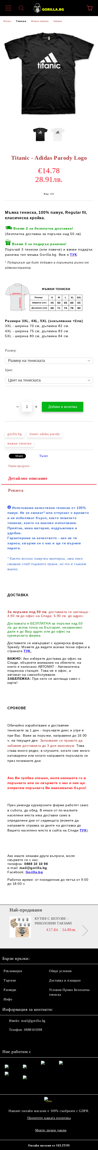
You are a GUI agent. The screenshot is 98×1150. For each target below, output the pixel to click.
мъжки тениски (19, 443)
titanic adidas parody (44, 434)
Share (19, 456)
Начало (7, 21)
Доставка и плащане (65, 980)
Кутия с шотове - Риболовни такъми (53, 921)
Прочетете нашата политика (49, 1118)
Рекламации (13, 971)
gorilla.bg (14, 434)
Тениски (21, 21)
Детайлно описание (28, 478)
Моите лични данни (51, 1130)
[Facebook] (8, 1039)
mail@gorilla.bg (33, 1021)
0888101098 (33, 1030)
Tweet (43, 456)
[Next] (82, 930)
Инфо (8, 999)
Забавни (57, 21)
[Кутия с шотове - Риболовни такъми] (20, 927)
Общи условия (60, 971)
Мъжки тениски (39, 21)
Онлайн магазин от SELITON (49, 1145)
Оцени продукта (18, 466)
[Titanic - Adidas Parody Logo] (49, 119)
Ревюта (15, 490)
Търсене (10, 980)
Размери (10, 990)
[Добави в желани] (89, 394)
